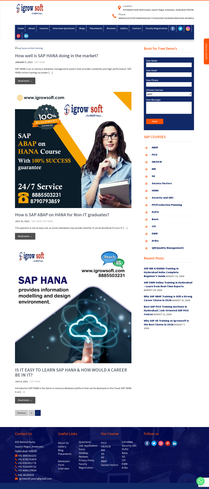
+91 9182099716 (27, 466)
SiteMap (83, 453)
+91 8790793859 (27, 459)
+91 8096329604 (27, 470)
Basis (125, 453)
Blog (65, 450)
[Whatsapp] (200, 481)
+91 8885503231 (27, 455)
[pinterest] (167, 443)
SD (102, 454)
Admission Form (64, 463)
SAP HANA (40, 62)
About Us (65, 443)
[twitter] (154, 443)
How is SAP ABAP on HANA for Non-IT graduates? (62, 215)
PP (102, 457)
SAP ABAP (37, 221)
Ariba (125, 467)
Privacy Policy (86, 460)
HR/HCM (106, 446)
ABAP (104, 461)
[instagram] (160, 443)
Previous (21, 412)
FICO (103, 443)
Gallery (62, 446)
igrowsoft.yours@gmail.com (35, 478)
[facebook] (147, 443)
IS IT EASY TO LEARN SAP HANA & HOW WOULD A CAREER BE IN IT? (71, 372)
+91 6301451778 (27, 463)
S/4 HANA (127, 442)
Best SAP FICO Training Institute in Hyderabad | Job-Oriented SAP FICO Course (166, 310)
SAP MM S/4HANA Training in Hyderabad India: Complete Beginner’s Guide (161, 272)
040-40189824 (26, 475)
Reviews (83, 456)
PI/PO (125, 449)
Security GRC (129, 445)
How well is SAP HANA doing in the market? (56, 56)
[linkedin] (174, 443)
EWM (124, 464)
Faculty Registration (86, 465)
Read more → (25, 80)
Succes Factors (109, 465)
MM (103, 450)
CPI (124, 460)
